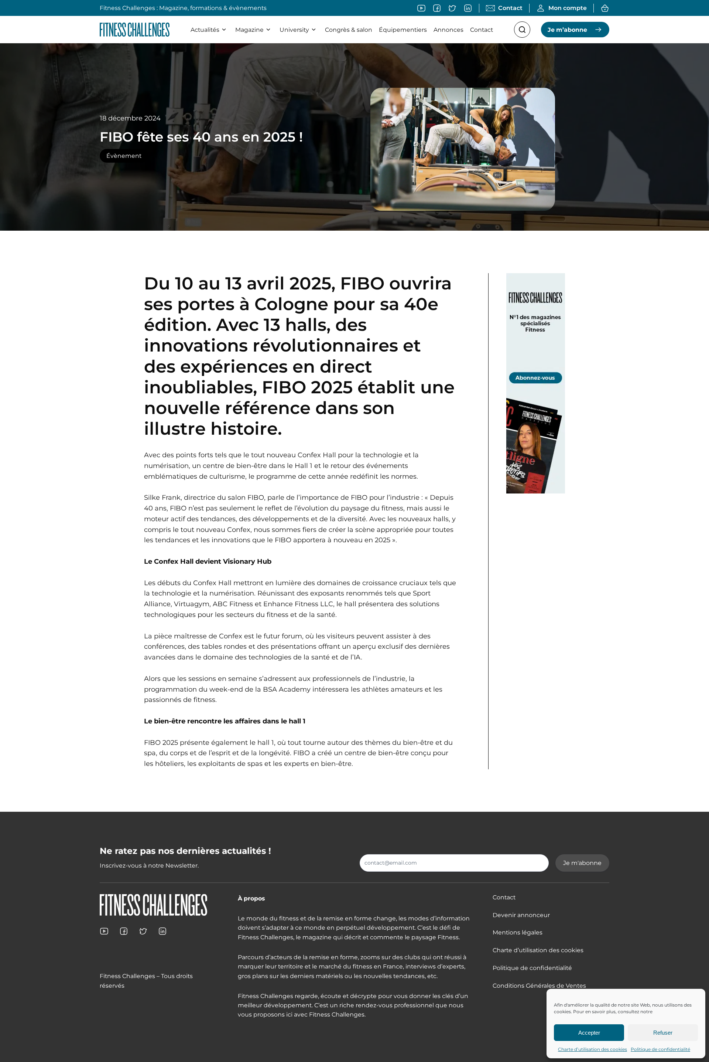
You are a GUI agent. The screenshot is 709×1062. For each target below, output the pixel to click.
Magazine (249, 29)
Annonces (448, 29)
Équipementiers (403, 29)
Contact (481, 29)
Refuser (662, 1032)
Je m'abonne (582, 862)
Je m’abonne (567, 29)
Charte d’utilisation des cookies (592, 1049)
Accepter (589, 1032)
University (294, 29)
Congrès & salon (348, 29)
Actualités (205, 29)
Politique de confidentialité (660, 1049)
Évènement (123, 155)
